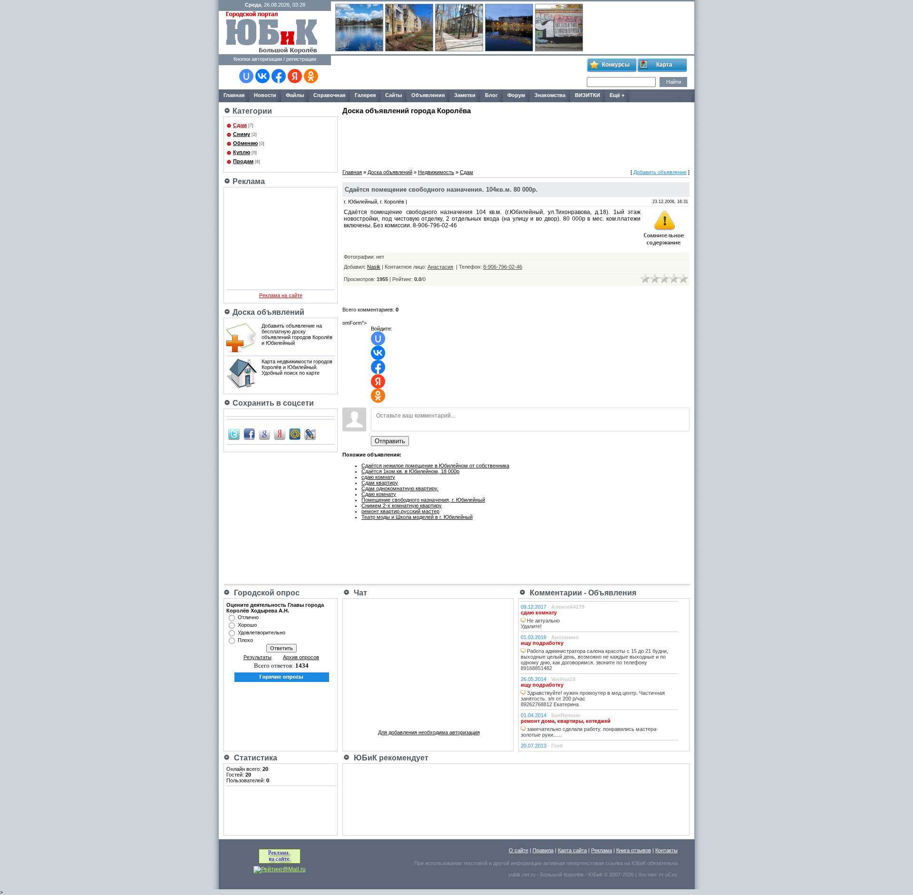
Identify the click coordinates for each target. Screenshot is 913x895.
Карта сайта (572, 850)
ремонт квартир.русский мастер (400, 511)
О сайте (518, 850)
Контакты (666, 850)
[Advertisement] (458, 72)
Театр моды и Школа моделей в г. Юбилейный (417, 517)
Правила (543, 850)
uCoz (671, 874)
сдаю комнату (378, 477)
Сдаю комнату (378, 494)
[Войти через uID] (246, 76)
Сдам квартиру (379, 483)
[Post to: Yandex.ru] (279, 434)
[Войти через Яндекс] (295, 76)
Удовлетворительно (261, 632)
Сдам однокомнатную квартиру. (399, 488)
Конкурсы (616, 64)
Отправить (390, 441)
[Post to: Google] (264, 434)
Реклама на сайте (280, 295)
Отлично (248, 617)
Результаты (257, 657)
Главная (352, 172)
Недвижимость (436, 172)
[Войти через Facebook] (279, 76)
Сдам (240, 125)
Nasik (373, 267)
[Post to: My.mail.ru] (294, 434)
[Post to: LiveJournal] (310, 434)
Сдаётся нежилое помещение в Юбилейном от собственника (435, 465)
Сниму (241, 134)
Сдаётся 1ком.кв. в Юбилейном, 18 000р (410, 471)
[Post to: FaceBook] (249, 434)
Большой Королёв (561, 874)
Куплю (241, 152)
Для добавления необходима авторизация (429, 732)
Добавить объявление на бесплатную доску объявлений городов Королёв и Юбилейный (297, 334)
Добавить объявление (660, 172)
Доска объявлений (390, 172)
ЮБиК (638, 863)
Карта (664, 64)
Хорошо (247, 625)
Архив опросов (301, 657)
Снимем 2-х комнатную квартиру (401, 505)
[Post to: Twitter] (234, 434)
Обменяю (245, 143)
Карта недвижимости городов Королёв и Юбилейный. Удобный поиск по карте (297, 367)
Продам (243, 161)
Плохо (245, 640)
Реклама (601, 850)
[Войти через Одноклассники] (311, 76)
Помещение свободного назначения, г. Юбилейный (423, 500)
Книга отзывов (633, 850)
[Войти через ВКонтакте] (262, 76)
